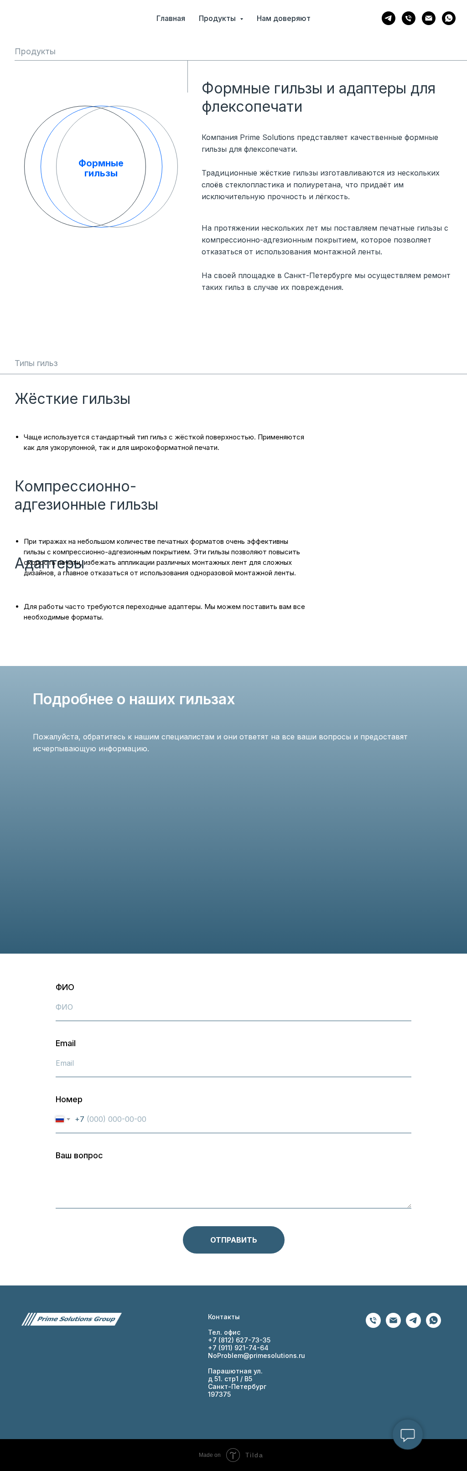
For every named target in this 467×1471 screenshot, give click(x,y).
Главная (170, 18)
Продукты (35, 51)
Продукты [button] (218, 18)
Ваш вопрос (79, 1155)
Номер (69, 1099)
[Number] (408, 18)
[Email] (429, 18)
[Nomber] (373, 1325)
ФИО (65, 987)
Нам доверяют (284, 18)
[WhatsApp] (449, 18)
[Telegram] (388, 18)
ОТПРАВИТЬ (233, 1239)
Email (66, 1043)
